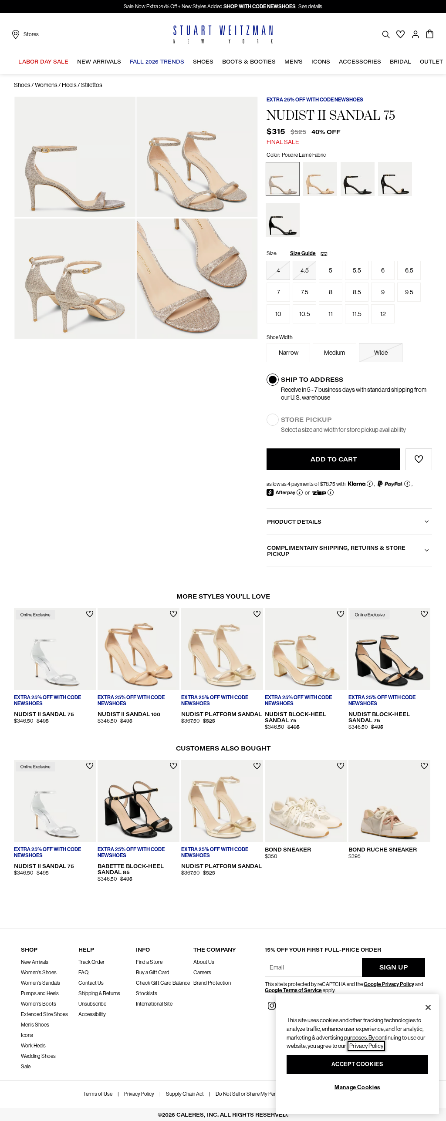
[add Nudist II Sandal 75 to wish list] (90, 614)
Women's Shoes (39, 973)
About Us (203, 962)
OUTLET (431, 61)
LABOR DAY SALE (43, 61)
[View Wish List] (401, 34)
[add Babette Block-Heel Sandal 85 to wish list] (173, 766)
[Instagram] (272, 1005)
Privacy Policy (139, 1094)
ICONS (320, 61)
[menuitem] (43, 63)
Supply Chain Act (185, 1094)
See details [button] (310, 6)
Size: (272, 253)
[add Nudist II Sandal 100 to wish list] (173, 614)
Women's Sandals (40, 983)
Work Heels (33, 1046)
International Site (154, 1004)
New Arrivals (34, 962)
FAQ (83, 973)
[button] (70, 61)
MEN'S (293, 61)
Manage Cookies (357, 1087)
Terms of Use (97, 1094)
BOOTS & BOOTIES (249, 61)
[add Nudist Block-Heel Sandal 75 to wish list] (341, 614)
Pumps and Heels (40, 993)
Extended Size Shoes (44, 1014)
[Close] (428, 1007)
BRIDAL (400, 61)
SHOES (203, 61)
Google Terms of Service (293, 990)
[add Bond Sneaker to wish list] (341, 766)
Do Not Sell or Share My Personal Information (265, 1094)
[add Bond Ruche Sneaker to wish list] (424, 766)
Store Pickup (306, 419)
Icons (27, 1035)
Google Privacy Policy (389, 984)
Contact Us (91, 983)
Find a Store (149, 962)
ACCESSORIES (360, 61)
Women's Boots (38, 1004)
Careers (202, 973)
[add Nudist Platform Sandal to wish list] (257, 614)
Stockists (146, 993)
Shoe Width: (280, 337)
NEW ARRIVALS (99, 61)
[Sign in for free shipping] (415, 34)
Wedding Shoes (38, 1056)
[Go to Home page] (223, 34)
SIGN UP (393, 967)
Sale (25, 1067)
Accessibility (92, 1014)
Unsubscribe (92, 1004)
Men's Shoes (35, 1025)
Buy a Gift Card (152, 973)
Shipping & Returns (99, 993)
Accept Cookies (357, 1064)
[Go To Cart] (430, 34)
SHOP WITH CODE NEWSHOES (259, 6)
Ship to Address (312, 379)
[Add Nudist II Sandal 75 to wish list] (418, 459)
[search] (386, 34)
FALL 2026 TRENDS (157, 61)
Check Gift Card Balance (163, 983)
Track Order (91, 962)
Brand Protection (212, 983)
